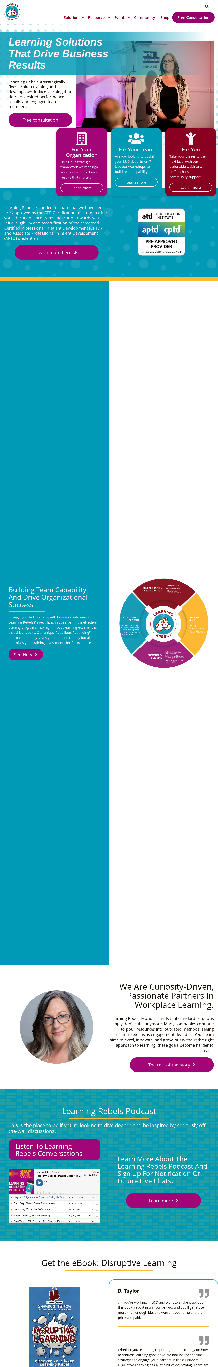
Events (120, 17)
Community (144, 17)
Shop (164, 17)
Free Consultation (193, 17)
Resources (97, 17)
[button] (207, 6)
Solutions (72, 17)
